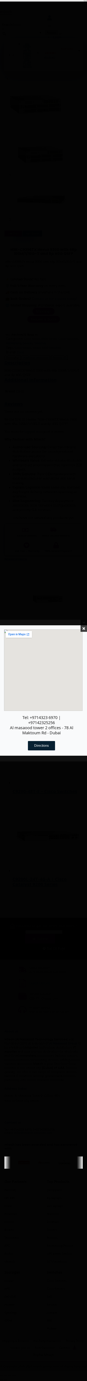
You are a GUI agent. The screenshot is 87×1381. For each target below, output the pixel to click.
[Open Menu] (85, 0)
